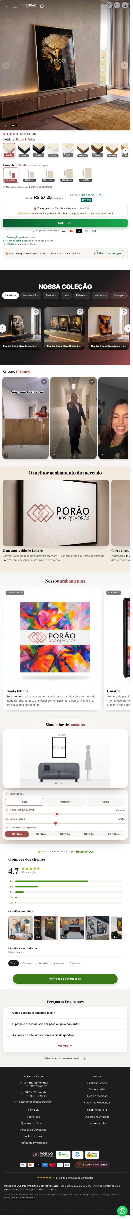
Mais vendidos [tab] (30, 295)
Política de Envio (33, 1136)
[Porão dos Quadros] (28, 6)
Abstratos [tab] (51, 295)
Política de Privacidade (33, 1143)
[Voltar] (6, 5)
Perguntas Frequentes (97, 1102)
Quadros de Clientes (33, 1123)
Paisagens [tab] (119, 295)
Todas (14, 963)
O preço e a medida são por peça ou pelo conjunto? (46, 1024)
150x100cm (65, 834)
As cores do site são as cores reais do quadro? (43, 1035)
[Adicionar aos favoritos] (117, 5)
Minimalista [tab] (101, 295)
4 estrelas (59, 963)
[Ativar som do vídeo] (44, 382)
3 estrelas (75, 963)
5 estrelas (43, 963)
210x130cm (113, 834)
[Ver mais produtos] (128, 328)
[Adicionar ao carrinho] (108, 5)
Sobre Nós (33, 1117)
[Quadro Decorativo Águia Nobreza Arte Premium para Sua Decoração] (108, 328)
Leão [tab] (66, 295)
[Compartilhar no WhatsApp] (125, 5)
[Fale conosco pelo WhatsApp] (122, 1211)
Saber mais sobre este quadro (62, 1058)
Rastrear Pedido (97, 1083)
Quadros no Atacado (97, 1117)
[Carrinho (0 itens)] (42, 6)
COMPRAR (65, 223)
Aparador (65, 801)
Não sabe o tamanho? (29, 186)
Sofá (24, 801)
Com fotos (28, 963)
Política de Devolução (33, 1130)
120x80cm (41, 834)
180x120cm (89, 834)
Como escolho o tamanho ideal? (33, 1012)
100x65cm (17, 834)
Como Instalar (97, 1089)
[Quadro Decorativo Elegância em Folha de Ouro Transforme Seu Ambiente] (20, 328)
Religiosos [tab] (81, 295)
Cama (105, 801)
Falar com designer (109, 253)
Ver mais (63, 1045)
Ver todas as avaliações (65, 979)
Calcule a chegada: (65, 208)
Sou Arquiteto (97, 1123)
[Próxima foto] (124, 65)
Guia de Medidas (97, 1096)
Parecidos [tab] (10, 295)
